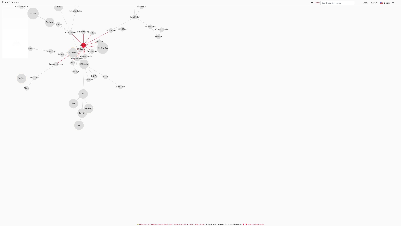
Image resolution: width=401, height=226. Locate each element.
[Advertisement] (15, 69)
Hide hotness (143, 224)
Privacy (171, 224)
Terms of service (163, 224)
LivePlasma (11, 2)
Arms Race (251, 224)
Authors (201, 224)
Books (196, 224)
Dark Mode (153, 224)
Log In (365, 3)
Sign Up (374, 3)
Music (317, 3)
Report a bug (178, 224)
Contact (186, 224)
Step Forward (259, 224)
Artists (192, 224)
